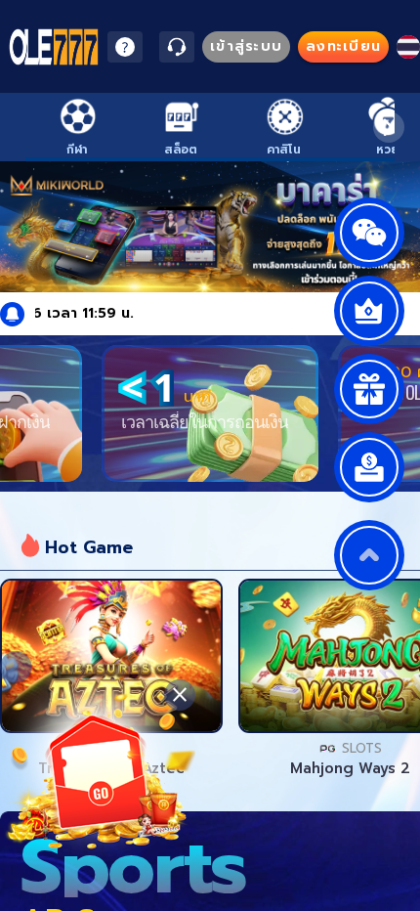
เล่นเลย (111, 656)
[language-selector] (408, 47)
